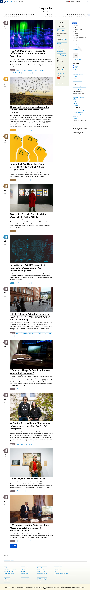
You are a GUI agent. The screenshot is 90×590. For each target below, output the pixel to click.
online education (25, 72)
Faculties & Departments (9, 571)
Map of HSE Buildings (77, 80)
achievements (24, 179)
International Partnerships (9, 573)
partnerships (17, 282)
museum (12, 336)
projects (17, 336)
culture (43, 333)
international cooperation (15, 72)
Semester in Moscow (25, 576)
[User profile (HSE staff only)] (85, 1)
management (48, 333)
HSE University (7, 560)
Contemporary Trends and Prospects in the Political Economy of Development (62, 41)
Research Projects (40, 569)
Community (75, 33)
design (33, 179)
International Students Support (79, 86)
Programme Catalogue (25, 567)
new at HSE (18, 333)
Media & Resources (59, 564)
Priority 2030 (75, 40)
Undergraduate (24, 569)
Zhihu (76, 69)
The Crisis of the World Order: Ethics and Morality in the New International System (62, 29)
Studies (23, 564)
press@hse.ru (76, 105)
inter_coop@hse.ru (77, 101)
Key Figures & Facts (8, 567)
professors (18, 70)
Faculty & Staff (7, 575)
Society (74, 31)
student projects (33, 388)
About (6, 564)
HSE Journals (56, 567)
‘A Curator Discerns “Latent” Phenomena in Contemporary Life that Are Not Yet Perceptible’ (30, 426)
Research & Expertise (77, 29)
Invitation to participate (39, 70)
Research (39, 564)
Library (55, 571)
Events (62, 22)
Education (75, 27)
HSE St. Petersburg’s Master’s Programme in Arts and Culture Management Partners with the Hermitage (30, 316)
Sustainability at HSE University (10, 569)
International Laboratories (42, 566)
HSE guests (24, 70)
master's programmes (33, 333)
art (31, 72)
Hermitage (32, 540)
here (57, 586)
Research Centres (40, 567)
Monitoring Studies (41, 571)
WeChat (76, 65)
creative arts (36, 72)
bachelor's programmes (23, 540)
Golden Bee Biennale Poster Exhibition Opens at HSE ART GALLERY (28, 215)
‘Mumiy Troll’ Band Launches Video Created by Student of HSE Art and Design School (27, 167)
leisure (22, 230)
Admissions (75, 25)
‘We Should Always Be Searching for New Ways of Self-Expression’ (30, 371)
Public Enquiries (7, 582)
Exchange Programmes (25, 573)
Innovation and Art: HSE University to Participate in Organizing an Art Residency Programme (28, 268)
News (12, 560)
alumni (18, 230)
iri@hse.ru (75, 118)
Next (13, 546)
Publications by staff (58, 566)
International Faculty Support (79, 110)
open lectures (30, 70)
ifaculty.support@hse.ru (78, 112)
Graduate (23, 571)
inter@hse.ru (75, 76)
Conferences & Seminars (42, 573)
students (18, 179)
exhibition (30, 230)
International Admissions (78, 74)
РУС (77, 1)
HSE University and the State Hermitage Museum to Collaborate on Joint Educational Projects (29, 528)
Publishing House (57, 569)
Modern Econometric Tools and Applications (61, 63)
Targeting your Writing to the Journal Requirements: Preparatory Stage (61, 71)
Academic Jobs (40, 575)
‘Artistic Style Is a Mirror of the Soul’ (27, 478)
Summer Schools (24, 575)
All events (60, 83)
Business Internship (24, 578)
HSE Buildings (7, 576)
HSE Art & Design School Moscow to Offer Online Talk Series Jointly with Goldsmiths (27, 53)
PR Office (75, 103)
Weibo (76, 67)
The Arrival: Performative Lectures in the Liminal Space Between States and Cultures (29, 109)
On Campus (75, 35)
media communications (45, 72)
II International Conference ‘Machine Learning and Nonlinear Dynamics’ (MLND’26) (62, 53)
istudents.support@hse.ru (78, 89)
